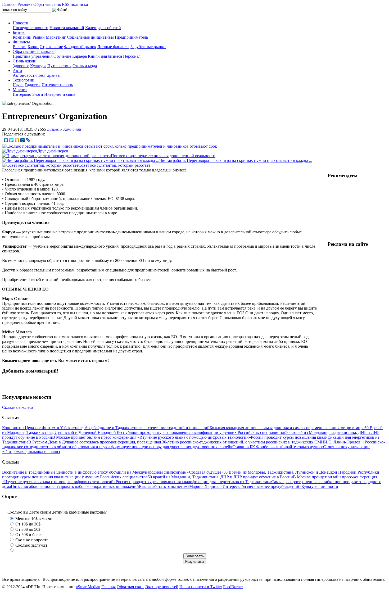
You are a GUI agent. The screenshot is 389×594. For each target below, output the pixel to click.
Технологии (23, 80)
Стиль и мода (85, 66)
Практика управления (32, 56)
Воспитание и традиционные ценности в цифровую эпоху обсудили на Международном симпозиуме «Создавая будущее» (112, 472)
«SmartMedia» (88, 586)
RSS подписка (75, 4)
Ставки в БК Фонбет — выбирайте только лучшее (277, 447)
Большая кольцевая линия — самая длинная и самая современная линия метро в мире (287, 427)
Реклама (24, 4)
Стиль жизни (25, 61)
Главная (9, 4)
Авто (17, 70)
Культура (38, 66)
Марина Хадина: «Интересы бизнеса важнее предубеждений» (245, 486)
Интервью (22, 94)
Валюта (19, 46)
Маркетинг (56, 37)
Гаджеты (32, 85)
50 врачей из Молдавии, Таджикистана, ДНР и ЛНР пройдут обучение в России (220, 477)
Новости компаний (66, 27)
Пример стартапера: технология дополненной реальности (163, 155)
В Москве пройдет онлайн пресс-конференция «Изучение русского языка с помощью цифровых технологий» (151, 437)
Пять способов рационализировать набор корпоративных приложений (75, 486)
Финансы (21, 42)
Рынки (39, 37)
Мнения (20, 89)
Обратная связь (47, 4)
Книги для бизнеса (105, 56)
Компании (22, 37)
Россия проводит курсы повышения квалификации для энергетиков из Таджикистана (193, 481)
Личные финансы (113, 46)
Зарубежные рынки (148, 46)
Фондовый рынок (80, 46)
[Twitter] (11, 140)
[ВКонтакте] (6, 140)
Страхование (51, 46)
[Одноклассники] (17, 140)
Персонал (132, 56)
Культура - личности (319, 486)
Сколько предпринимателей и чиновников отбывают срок (164, 146)
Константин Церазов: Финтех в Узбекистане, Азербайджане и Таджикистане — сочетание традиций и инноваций (106, 427)
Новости (20, 23)
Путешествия (59, 66)
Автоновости (25, 75)
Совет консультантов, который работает (114, 165)
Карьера (79, 56)
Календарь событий (103, 27)
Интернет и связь (57, 85)
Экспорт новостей (161, 586)
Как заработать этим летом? (164, 486)
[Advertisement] (357, 209)
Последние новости (30, 27)
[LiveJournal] (28, 140)
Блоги (37, 94)
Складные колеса (17, 407)
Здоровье (21, 66)
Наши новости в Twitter (200, 586)
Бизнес (19, 32)
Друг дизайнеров (52, 151)
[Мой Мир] (22, 140)
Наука (18, 85)
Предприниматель (131, 37)
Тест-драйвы (49, 75)
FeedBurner (233, 586)
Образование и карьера (34, 51)
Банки (33, 46)
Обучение (62, 56)
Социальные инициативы (90, 37)
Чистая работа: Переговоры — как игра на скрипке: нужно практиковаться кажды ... (235, 160)
